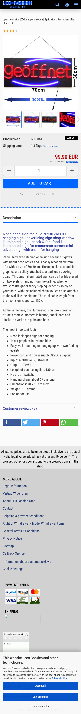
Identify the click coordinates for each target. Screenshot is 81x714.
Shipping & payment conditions (23, 516)
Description (12, 218)
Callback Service (13, 553)
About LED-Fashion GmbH (20, 501)
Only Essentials (40, 696)
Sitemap (8, 546)
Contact (8, 508)
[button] (12, 422)
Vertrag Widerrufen (15, 493)
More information (40, 706)
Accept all (40, 685)
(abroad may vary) (50, 146)
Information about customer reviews (27, 562)
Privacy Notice (59, 678)
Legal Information (15, 486)
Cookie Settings (13, 569)
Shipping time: (12, 146)
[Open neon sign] (40, 72)
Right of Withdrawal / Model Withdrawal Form (33, 523)
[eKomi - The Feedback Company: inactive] (16, 648)
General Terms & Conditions (21, 531)
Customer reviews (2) (20, 408)
